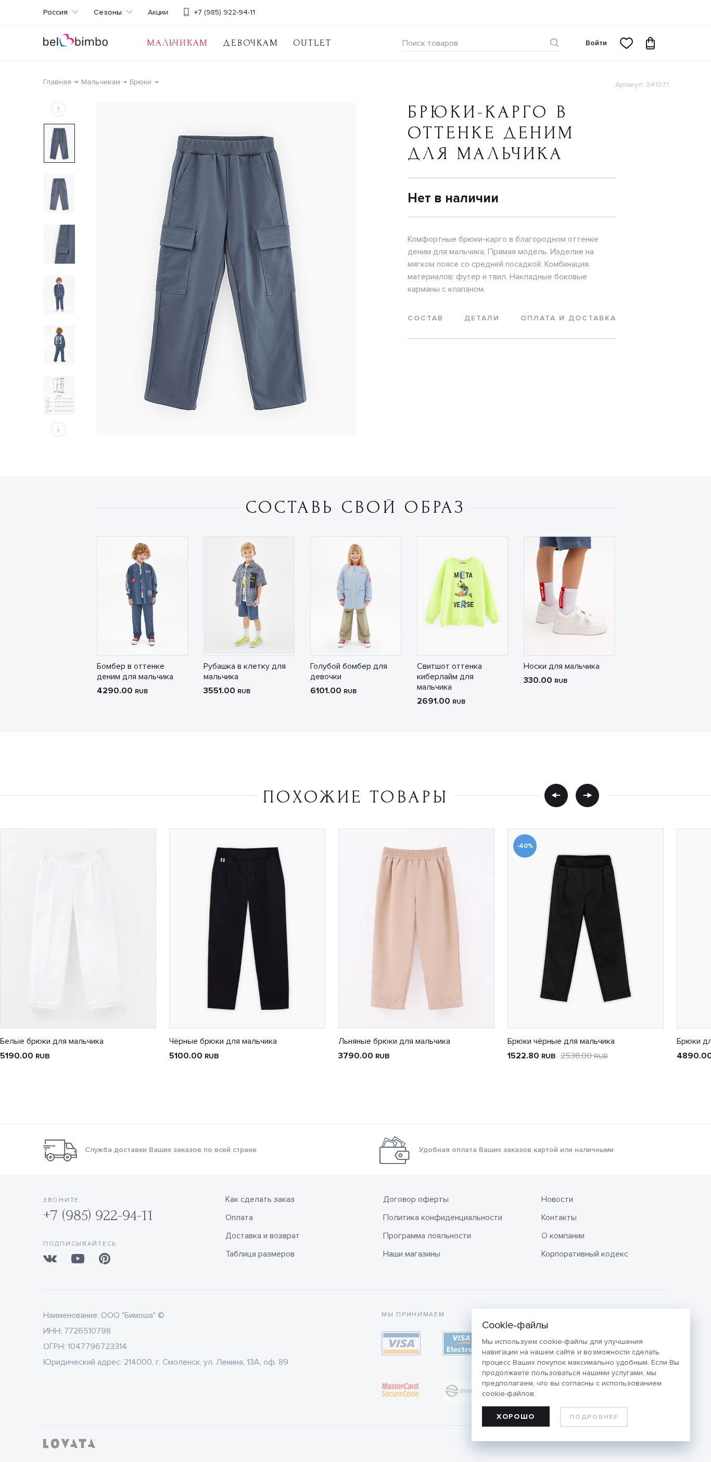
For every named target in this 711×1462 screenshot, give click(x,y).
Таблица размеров (260, 1254)
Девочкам (250, 43)
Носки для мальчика (562, 666)
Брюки (140, 81)
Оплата (239, 1217)
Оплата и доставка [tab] (568, 318)
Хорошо (516, 1416)
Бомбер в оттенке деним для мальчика (135, 671)
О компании (563, 1236)
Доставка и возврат (262, 1236)
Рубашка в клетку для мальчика (245, 671)
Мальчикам (177, 43)
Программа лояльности (427, 1236)
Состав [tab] (425, 318)
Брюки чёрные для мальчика (561, 1041)
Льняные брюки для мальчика (394, 1041)
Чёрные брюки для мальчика (223, 1041)
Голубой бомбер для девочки (348, 671)
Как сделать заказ (260, 1199)
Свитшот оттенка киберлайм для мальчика (449, 676)
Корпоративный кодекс (584, 1254)
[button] (556, 795)
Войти (596, 42)
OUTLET (312, 43)
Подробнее (593, 1417)
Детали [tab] (482, 318)
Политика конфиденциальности (442, 1217)
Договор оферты (416, 1199)
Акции (158, 12)
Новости (557, 1199)
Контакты (559, 1217)
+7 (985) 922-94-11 (224, 12)
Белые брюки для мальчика (52, 1041)
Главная (57, 81)
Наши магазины (411, 1254)
